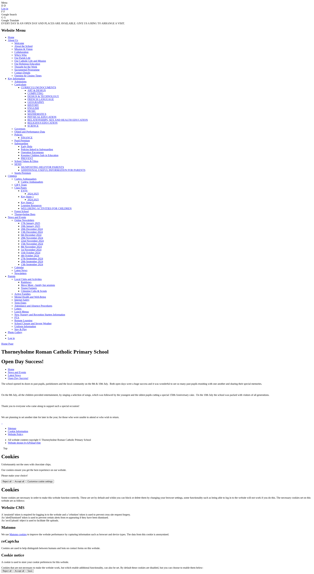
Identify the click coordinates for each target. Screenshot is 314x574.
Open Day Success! (18, 378)
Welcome (19, 43)
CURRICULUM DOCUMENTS (38, 87)
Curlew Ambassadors (25, 179)
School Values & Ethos (26, 161)
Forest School (21, 211)
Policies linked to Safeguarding (37, 149)
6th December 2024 (31, 235)
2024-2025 (33, 193)
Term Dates (20, 302)
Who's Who (20, 55)
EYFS (24, 190)
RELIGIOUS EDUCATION (42, 122)
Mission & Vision (23, 49)
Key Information (16, 78)
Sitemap (12, 428)
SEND (17, 164)
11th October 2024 (30, 252)
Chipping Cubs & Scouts (34, 291)
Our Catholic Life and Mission (30, 60)
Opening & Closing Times (28, 75)
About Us (13, 40)
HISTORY (33, 105)
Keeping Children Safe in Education (39, 155)
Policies (18, 134)
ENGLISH (33, 108)
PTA (16, 317)
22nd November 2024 (32, 240)
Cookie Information (18, 431)
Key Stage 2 (27, 202)
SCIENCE (33, 125)
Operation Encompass (32, 152)
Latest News (20, 270)
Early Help (26, 146)
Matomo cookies (18, 534)
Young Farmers (29, 288)
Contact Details (22, 72)
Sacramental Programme (27, 69)
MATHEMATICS (36, 114)
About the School (23, 46)
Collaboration (21, 52)
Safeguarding (21, 143)
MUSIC (31, 111)
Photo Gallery (15, 332)
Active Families (22, 294)
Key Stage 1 (27, 196)
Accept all (19, 481)
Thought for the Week (25, 66)
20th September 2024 (32, 261)
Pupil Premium (22, 140)
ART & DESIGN (36, 90)
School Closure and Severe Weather (33, 323)
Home (11, 37)
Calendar (19, 267)
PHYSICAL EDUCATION (41, 117)
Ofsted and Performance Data (29, 131)
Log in (4, 8)
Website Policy (15, 434)
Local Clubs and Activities (28, 279)
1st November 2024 (31, 249)
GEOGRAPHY (35, 102)
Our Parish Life (22, 58)
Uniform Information (25, 326)
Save (29, 571)
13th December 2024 (32, 232)
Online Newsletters (24, 220)
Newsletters (20, 273)
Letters (17, 308)
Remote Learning (23, 320)
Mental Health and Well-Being (30, 297)
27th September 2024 (32, 258)
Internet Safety (21, 299)
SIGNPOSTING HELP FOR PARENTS (42, 167)
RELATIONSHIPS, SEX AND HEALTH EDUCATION (57, 120)
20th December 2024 (32, 229)
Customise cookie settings (40, 481)
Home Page (7, 343)
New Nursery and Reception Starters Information (39, 314)
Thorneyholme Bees (24, 214)
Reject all (7, 481)
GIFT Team (20, 184)
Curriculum (20, 84)
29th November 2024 (32, 238)
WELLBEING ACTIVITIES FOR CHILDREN (46, 208)
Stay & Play (20, 329)
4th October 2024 (30, 255)
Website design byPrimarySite (24, 442)
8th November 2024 (31, 246)
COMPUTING (35, 93)
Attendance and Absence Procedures (33, 305)
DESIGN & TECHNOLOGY (43, 96)
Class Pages (20, 187)
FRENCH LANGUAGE (40, 99)
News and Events (17, 217)
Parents (11, 276)
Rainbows (26, 282)
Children (12, 176)
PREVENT (27, 158)
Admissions (20, 81)
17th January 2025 (30, 223)
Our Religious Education (27, 63)
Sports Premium (22, 173)
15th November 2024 (32, 243)
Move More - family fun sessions (38, 285)
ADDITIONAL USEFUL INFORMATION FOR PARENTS (53, 170)
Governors (19, 128)
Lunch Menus (21, 311)
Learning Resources (31, 205)
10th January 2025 (30, 226)
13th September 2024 (32, 264)
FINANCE (27, 137)
